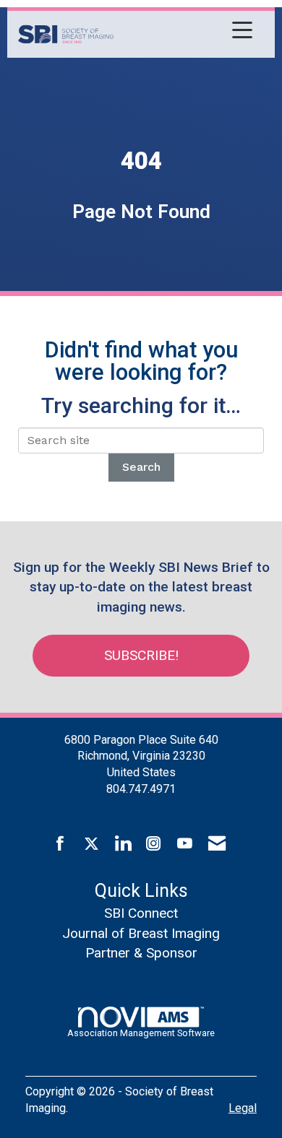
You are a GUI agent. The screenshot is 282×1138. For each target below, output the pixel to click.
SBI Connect (141, 913)
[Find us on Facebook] (60, 844)
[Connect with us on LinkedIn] (122, 844)
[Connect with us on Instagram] (154, 844)
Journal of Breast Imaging (141, 933)
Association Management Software (141, 1033)
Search (141, 467)
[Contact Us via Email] (217, 844)
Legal (242, 1108)
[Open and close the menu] (187, 31)
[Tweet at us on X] (91, 844)
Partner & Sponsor (141, 952)
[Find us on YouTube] (185, 844)
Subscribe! (141, 655)
